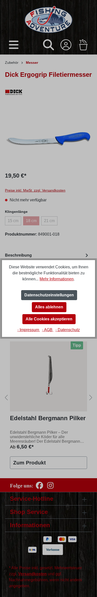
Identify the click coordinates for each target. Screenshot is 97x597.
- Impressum (28, 330)
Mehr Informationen (57, 279)
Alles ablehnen (49, 307)
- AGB (47, 330)
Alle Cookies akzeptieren (49, 319)
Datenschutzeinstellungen (49, 295)
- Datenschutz (67, 330)
